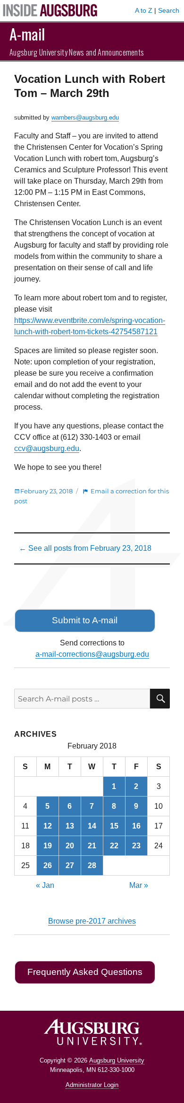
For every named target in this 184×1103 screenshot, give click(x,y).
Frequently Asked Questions (84, 972)
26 (47, 865)
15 (114, 826)
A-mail (27, 34)
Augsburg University (116, 1060)
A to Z (143, 10)
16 (136, 826)
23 (136, 846)
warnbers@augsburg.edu (85, 117)
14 (92, 826)
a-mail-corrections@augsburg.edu (92, 654)
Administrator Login (92, 1084)
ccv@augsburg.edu (46, 448)
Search (168, 10)
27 (70, 865)
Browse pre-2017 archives (92, 921)
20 (70, 846)
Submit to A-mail (84, 620)
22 (114, 846)
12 (47, 826)
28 (92, 865)
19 (47, 846)
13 (70, 826)
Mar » (138, 885)
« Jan (45, 885)
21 (92, 846)
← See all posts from (85, 548)
